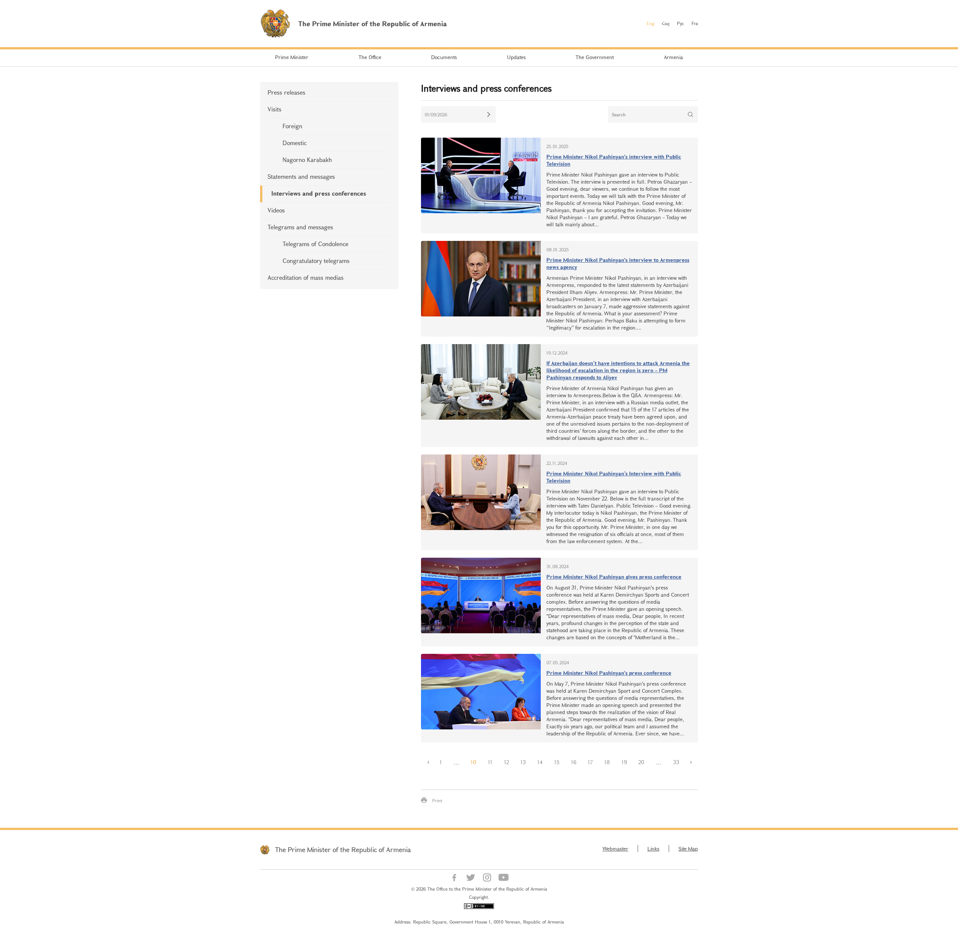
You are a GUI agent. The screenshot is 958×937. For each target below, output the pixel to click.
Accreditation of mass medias (306, 277)
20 (641, 762)
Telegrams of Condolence (315, 244)
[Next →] (691, 762)
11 (490, 762)
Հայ (665, 23)
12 (506, 762)
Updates (516, 57)
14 (540, 762)
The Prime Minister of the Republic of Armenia (343, 849)
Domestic (294, 143)
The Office (370, 57)
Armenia (673, 57)
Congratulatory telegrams (316, 260)
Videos (276, 210)
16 (573, 762)
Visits (274, 109)
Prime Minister (291, 57)
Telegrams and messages (300, 227)
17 (590, 762)
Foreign (292, 126)
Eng (650, 23)
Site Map (688, 848)
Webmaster (615, 848)
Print (437, 800)
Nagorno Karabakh (307, 159)
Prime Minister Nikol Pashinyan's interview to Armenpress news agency (617, 263)
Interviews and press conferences (318, 193)
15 (556, 762)
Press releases (286, 92)
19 (624, 762)
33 (676, 762)
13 (523, 762)
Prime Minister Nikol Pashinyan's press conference (608, 672)
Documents (444, 57)
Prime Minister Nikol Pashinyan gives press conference (613, 576)
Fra (695, 23)
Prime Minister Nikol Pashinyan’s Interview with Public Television (613, 477)
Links (653, 848)
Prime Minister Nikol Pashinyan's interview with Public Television (613, 160)
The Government (595, 57)
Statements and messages (301, 176)
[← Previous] (428, 762)
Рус (680, 23)
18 (607, 762)
